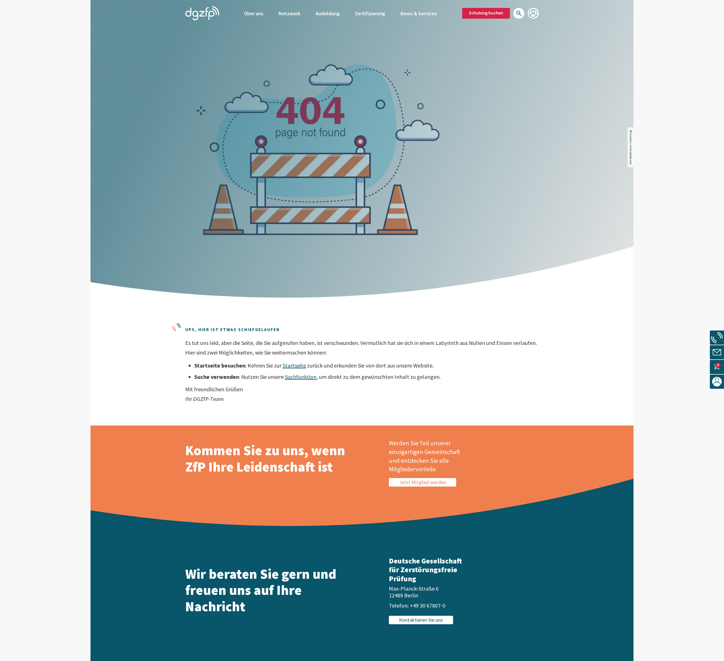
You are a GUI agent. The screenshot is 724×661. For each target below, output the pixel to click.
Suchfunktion (300, 376)
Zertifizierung (370, 13)
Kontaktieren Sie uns (421, 620)
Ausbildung (328, 13)
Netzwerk (289, 13)
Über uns (253, 13)
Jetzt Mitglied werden (422, 482)
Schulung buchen (486, 13)
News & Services (418, 13)
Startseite (294, 365)
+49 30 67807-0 (427, 605)
